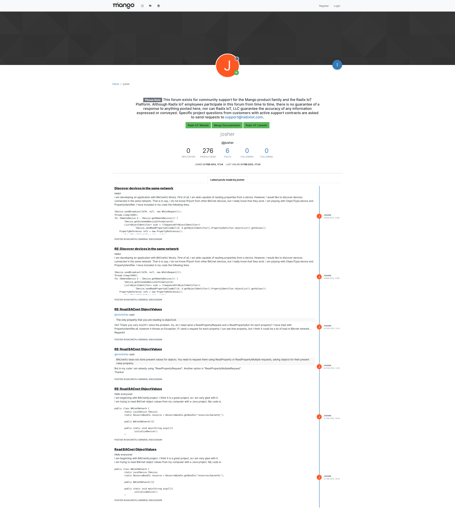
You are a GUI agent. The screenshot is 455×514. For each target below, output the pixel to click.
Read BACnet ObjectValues (135, 449)
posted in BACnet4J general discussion (138, 239)
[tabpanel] (227, 347)
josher (327, 215)
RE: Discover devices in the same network (146, 249)
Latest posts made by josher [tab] (227, 179)
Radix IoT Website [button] (198, 125)
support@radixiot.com (244, 117)
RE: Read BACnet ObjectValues (138, 309)
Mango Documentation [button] (227, 125)
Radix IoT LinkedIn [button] (256, 125)
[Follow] (236, 72)
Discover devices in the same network (143, 188)
